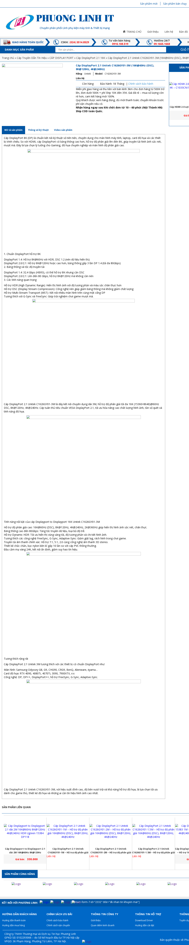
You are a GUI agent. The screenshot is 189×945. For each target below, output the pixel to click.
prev (4, 891)
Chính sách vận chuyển (58, 925)
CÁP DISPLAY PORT (61, 58)
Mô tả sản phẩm (13, 130)
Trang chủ (8, 58)
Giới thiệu (96, 920)
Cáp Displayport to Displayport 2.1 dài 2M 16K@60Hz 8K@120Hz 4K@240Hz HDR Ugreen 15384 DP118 (25, 850)
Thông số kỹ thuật (38, 130)
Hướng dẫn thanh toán (14, 920)
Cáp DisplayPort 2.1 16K (90, 58)
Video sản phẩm (63, 130)
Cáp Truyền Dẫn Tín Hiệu (32, 58)
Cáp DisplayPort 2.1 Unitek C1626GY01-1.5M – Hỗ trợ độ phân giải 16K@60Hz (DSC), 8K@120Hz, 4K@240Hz (153, 850)
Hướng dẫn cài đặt (144, 925)
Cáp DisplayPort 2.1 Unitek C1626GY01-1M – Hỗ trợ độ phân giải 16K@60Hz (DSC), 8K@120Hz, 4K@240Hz (68, 850)
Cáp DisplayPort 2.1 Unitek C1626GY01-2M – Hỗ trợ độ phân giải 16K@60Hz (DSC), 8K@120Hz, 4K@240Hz (110, 850)
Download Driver (144, 920)
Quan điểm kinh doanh (102, 925)
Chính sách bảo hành (140, 83)
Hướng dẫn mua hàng (13, 925)
